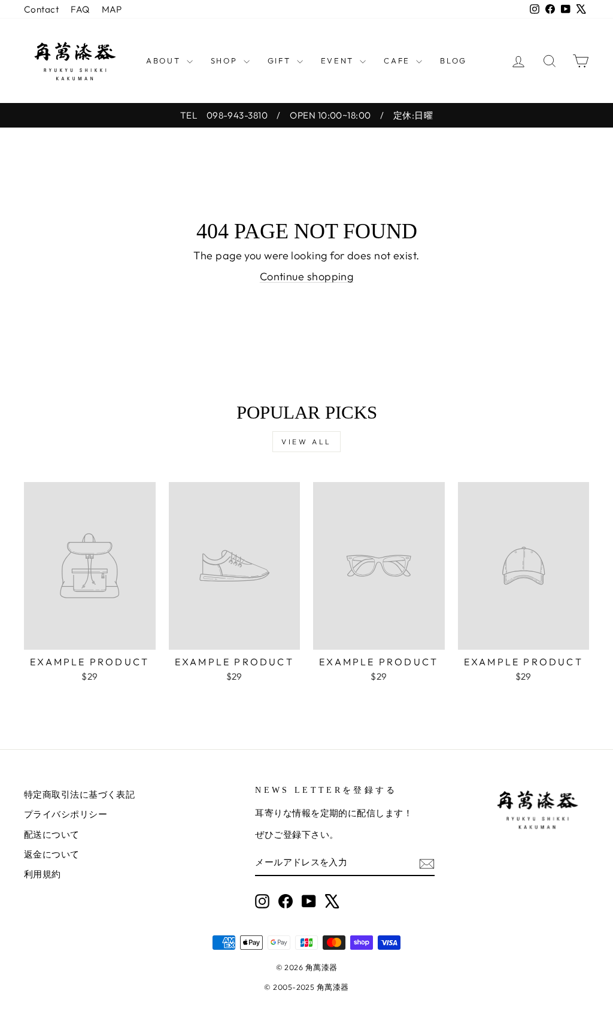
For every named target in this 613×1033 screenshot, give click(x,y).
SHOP (226, 60)
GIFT (281, 60)
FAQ (80, 9)
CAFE (398, 60)
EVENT (339, 60)
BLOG (453, 60)
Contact (41, 9)
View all (306, 441)
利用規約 (42, 874)
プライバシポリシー (65, 814)
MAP (112, 9)
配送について (52, 834)
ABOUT (165, 60)
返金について (52, 854)
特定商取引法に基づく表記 (79, 794)
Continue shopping (307, 276)
